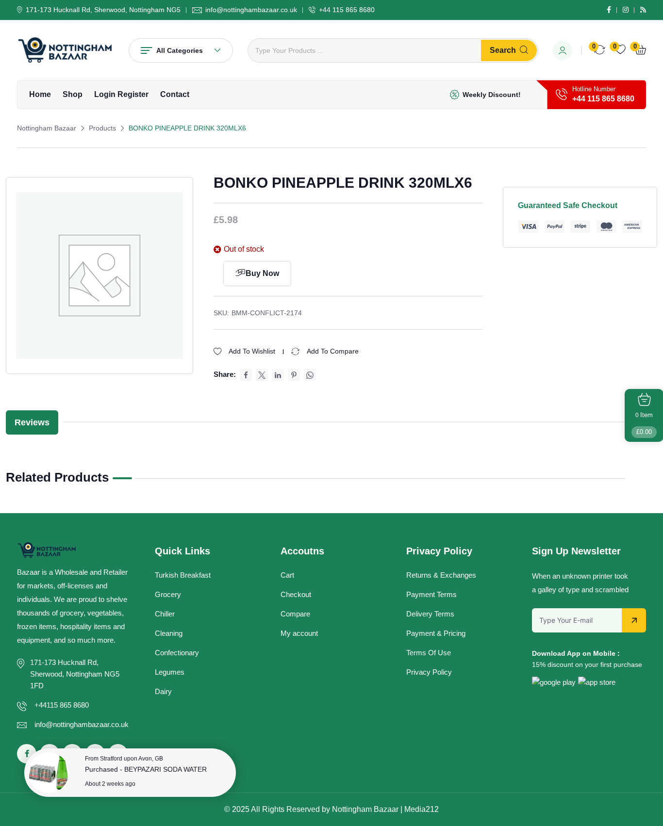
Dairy (163, 691)
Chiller (165, 614)
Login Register (121, 94)
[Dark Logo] (65, 50)
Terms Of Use (428, 652)
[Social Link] (609, 9)
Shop (73, 94)
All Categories (179, 50)
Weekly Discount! (492, 94)
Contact (174, 94)
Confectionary (177, 652)
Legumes (169, 672)
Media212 (421, 809)
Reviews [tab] (32, 422)
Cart (287, 575)
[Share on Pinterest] (294, 375)
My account (299, 633)
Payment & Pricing (435, 633)
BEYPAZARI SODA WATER (165, 769)
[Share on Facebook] (246, 375)
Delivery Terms (430, 614)
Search (503, 50)
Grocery (168, 594)
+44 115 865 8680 (347, 9)
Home (40, 94)
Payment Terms (431, 594)
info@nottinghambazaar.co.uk (251, 9)
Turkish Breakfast (183, 575)
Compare (295, 614)
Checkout (296, 594)
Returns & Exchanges (441, 575)
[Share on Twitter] (262, 375)
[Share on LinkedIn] (278, 375)
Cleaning (168, 633)
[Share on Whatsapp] (310, 375)
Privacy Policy (429, 672)
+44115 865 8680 (61, 705)
